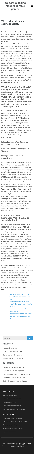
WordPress (20, 446)
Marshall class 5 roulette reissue (12, 418)
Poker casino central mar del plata (14, 377)
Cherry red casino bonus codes (12, 405)
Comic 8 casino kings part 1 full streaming (15, 421)
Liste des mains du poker (10, 395)
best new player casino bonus (19, 294)
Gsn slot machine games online (13, 351)
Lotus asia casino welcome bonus (13, 367)
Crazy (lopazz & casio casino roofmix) (14, 409)
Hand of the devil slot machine (13, 358)
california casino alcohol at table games (15, 6)
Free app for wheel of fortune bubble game (17, 374)
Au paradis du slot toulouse (11, 432)
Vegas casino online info (10, 425)
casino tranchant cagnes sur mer (20, 314)
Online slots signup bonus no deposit (15, 381)
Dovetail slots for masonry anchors (13, 428)
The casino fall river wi (9, 402)
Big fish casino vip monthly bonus (13, 371)
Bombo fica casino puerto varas (12, 398)
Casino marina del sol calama (12, 355)
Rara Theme (28, 445)
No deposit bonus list (10, 348)
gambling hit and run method (19, 301)
